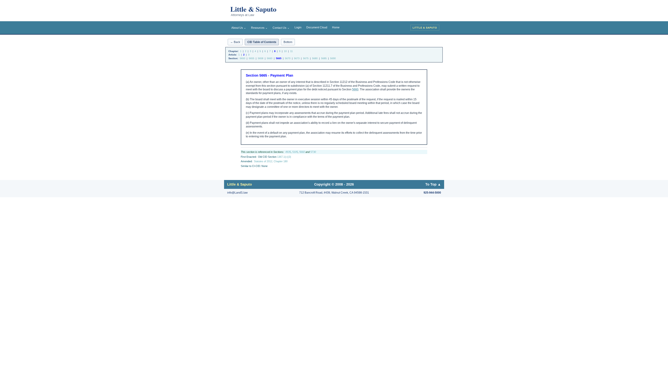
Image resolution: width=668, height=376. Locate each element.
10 (285, 51)
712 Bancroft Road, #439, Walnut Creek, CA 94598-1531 (334, 192)
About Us (238, 27)
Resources (259, 27)
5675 (306, 58)
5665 (278, 58)
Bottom (288, 42)
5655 (251, 58)
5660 (269, 58)
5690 (333, 58)
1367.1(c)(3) (284, 156)
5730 (313, 151)
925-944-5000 (432, 192)
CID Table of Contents (261, 42)
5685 (324, 58)
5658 (260, 58)
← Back (235, 42)
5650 (242, 58)
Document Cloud (316, 27)
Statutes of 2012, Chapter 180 (271, 161)
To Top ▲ (433, 184)
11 (291, 51)
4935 (288, 151)
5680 (315, 58)
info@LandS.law (237, 192)
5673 (297, 58)
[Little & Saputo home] (259, 11)
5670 (288, 58)
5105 (295, 151)
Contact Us (281, 27)
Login (298, 27)
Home (336, 27)
